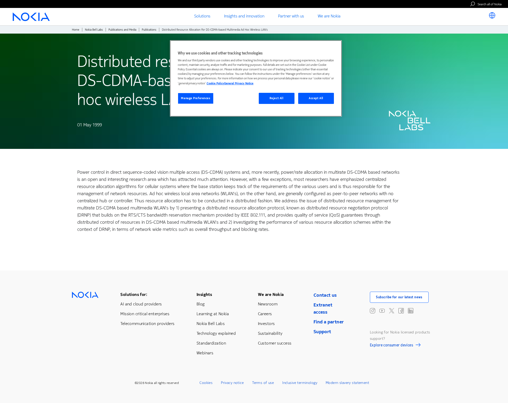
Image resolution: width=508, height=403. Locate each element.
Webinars (205, 352)
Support (322, 331)
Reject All (277, 98)
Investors (266, 323)
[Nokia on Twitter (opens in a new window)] (391, 310)
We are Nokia (271, 294)
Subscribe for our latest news (399, 297)
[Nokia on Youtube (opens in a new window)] (382, 310)
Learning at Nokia (213, 313)
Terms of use (263, 383)
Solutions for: (133, 294)
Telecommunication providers (147, 323)
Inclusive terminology (299, 383)
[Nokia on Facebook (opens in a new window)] (401, 310)
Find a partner (329, 322)
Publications (149, 29)
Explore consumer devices (391, 346)
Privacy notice (232, 383)
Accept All (316, 98)
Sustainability (270, 333)
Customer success (275, 343)
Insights (204, 294)
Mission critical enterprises (144, 313)
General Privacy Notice (238, 83)
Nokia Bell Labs (94, 29)
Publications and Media (122, 29)
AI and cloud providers (141, 303)
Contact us (325, 295)
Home (75, 29)
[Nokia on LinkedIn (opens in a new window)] (410, 310)
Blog (201, 303)
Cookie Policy (215, 83)
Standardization (211, 343)
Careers (265, 313)
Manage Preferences (195, 98)
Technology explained (216, 333)
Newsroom (268, 303)
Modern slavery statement (347, 383)
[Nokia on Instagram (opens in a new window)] (372, 310)
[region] (256, 78)
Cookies (205, 383)
